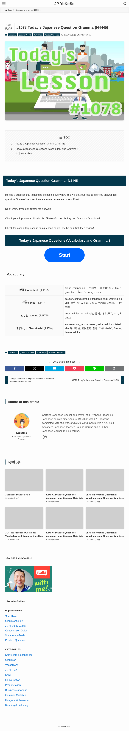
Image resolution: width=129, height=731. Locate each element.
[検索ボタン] (125, 4)
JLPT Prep (38, 35)
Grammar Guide (14, 621)
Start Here (11, 616)
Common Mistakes (15, 695)
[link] (45, 437)
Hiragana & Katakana (17, 700)
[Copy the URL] (114, 368)
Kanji (8, 675)
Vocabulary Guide (15, 635)
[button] (14, 368)
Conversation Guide (16, 630)
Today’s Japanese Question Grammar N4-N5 (40, 143)
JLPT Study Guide (15, 626)
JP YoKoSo (64, 4)
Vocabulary (26, 153)
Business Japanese (16, 690)
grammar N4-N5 (25, 35)
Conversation (12, 680)
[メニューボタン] (4, 4)
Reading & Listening (16, 705)
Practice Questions (52, 35)
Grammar (12, 35)
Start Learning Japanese (19, 655)
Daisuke (21, 432)
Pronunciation (13, 685)
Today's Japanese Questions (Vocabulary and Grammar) (46, 149)
